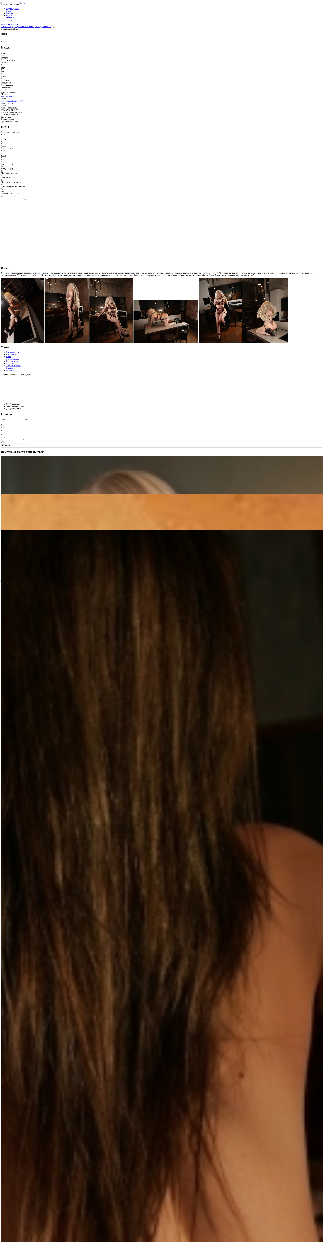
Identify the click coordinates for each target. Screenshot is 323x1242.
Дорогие (9, 15)
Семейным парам (13, 366)
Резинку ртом (12, 361)
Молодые (10, 18)
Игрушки (10, 363)
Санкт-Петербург (8, 27)
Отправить (6, 445)
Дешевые (10, 13)
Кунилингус (11, 354)
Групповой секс (13, 352)
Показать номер (8, 60)
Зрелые (9, 20)
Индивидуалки (12, 9)
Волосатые (10, 370)
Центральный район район (28, 27)
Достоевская (45, 27)
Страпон (10, 368)
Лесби (8, 357)
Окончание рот (12, 359)
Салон (8, 11)
